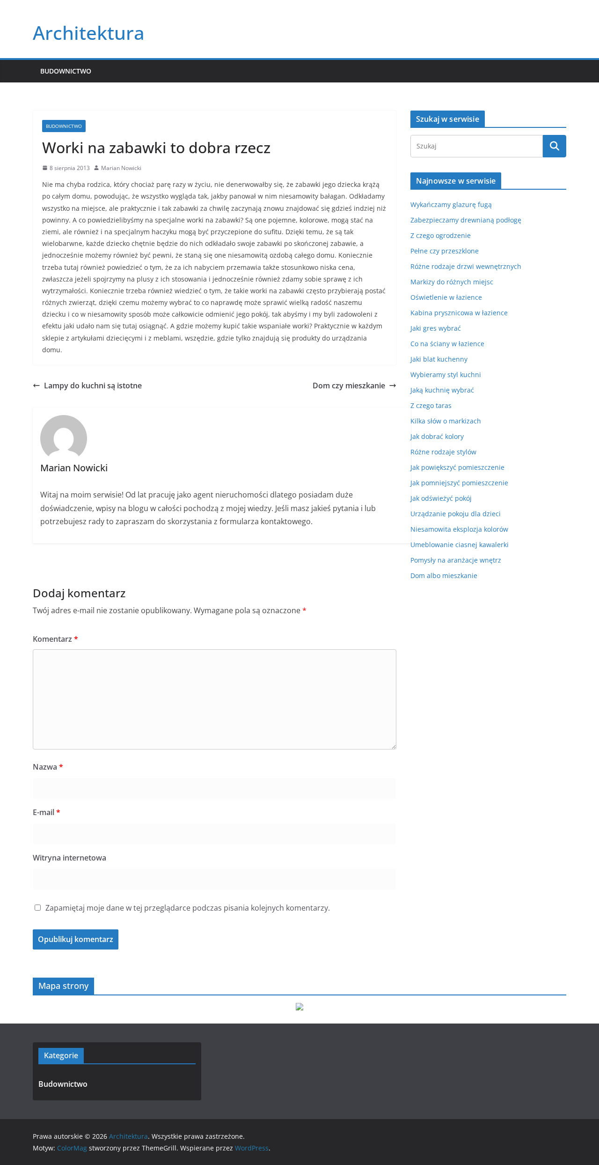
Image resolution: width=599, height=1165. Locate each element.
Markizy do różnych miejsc (451, 281)
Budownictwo (65, 71)
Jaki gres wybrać (435, 328)
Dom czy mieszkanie (349, 385)
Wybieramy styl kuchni (445, 374)
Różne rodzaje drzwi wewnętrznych (465, 266)
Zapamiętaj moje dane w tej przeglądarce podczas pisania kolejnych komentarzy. (187, 908)
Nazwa (48, 767)
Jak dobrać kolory (437, 436)
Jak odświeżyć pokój (441, 498)
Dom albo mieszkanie (443, 575)
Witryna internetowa (69, 858)
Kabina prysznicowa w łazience (459, 312)
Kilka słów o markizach (445, 420)
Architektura (89, 32)
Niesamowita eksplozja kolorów (459, 529)
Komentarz (55, 639)
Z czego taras (431, 405)
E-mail (46, 812)
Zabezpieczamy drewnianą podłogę (465, 219)
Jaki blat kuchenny (439, 359)
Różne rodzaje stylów (443, 451)
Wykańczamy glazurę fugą (451, 204)
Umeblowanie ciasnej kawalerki (459, 544)
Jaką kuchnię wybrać (442, 390)
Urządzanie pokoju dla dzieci (455, 513)
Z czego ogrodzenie (440, 235)
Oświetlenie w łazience (446, 297)
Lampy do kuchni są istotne (93, 385)
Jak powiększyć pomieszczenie (457, 467)
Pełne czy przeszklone (444, 250)
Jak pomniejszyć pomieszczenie (459, 482)
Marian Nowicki (121, 168)
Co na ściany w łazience (447, 343)
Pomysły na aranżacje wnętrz (455, 560)
